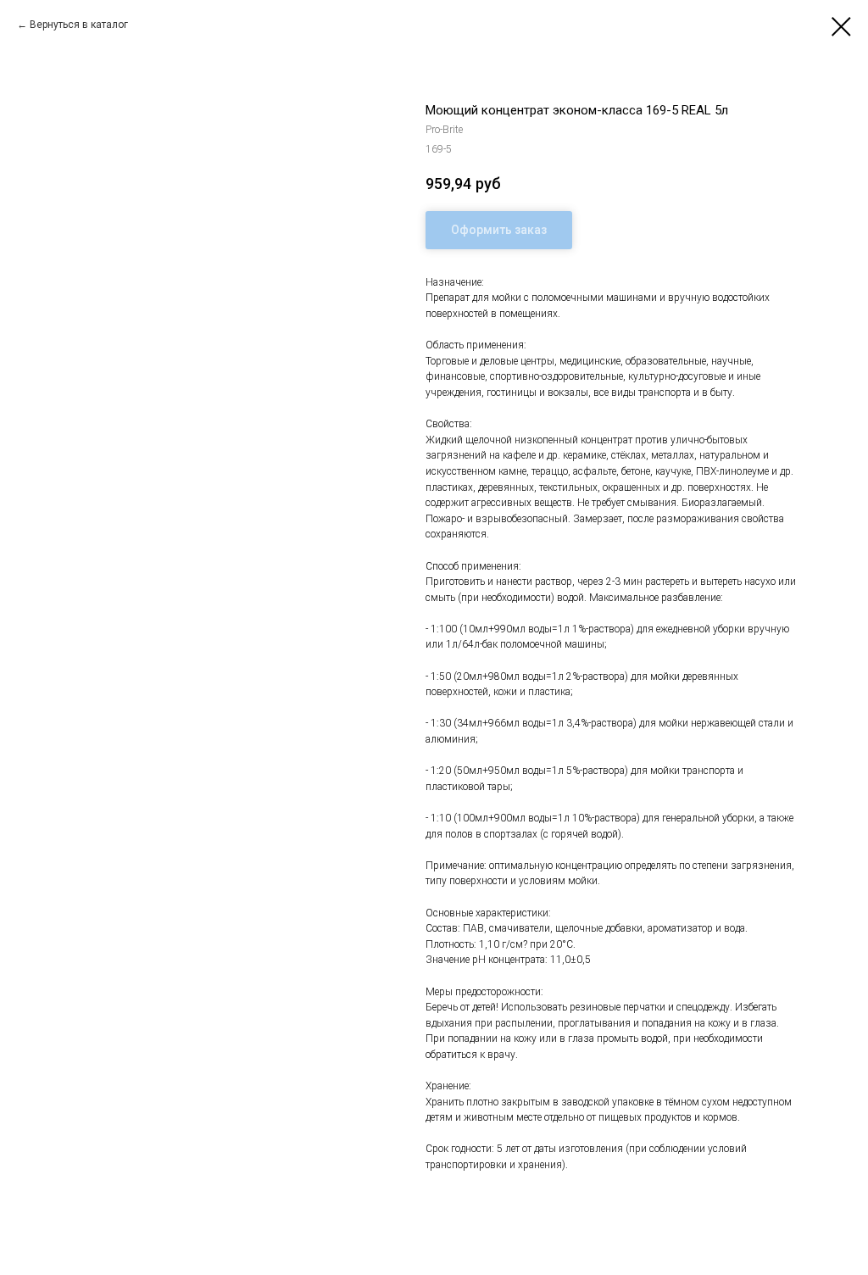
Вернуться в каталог (79, 25)
